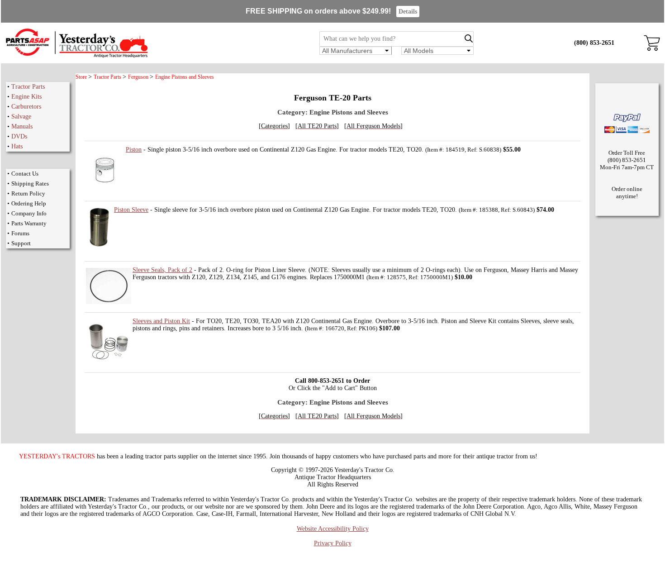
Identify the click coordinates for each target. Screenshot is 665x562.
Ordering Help (28, 203)
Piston (134, 149)
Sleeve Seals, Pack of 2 (162, 270)
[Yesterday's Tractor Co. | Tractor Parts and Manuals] (76, 56)
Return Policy (28, 193)
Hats (17, 146)
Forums (20, 233)
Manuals (22, 126)
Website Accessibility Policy (333, 528)
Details (408, 11)
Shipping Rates (30, 183)
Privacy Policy (333, 543)
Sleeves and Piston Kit (161, 321)
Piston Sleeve (131, 209)
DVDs (19, 136)
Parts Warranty (29, 223)
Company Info (29, 213)
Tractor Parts (28, 86)
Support (21, 243)
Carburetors (26, 106)
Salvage (21, 116)
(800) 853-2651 (594, 42)
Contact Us (24, 173)
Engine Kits (26, 96)
